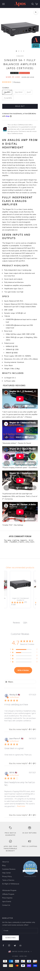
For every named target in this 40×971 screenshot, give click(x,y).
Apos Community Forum (20, 536)
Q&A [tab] (25, 622)
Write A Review (23, 670)
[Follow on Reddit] (15, 945)
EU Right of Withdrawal (10, 884)
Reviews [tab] (16, 622)
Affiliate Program (8, 894)
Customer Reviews (8, 869)
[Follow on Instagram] (9, 945)
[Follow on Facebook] (3, 945)
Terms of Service (8, 880)
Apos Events (6, 901)
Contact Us (6, 905)
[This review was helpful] (29, 815)
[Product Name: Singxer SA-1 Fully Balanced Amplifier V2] (20, 589)
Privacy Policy (7, 876)
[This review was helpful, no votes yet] (29, 729)
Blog (3, 865)
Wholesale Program (9, 890)
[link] (30, 869)
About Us (5, 862)
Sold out (20, 106)
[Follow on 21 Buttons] (21, 945)
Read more (21, 806)
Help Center (6, 873)
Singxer (20, 56)
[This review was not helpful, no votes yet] (33, 729)
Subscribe (10, 938)
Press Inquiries (7, 898)
